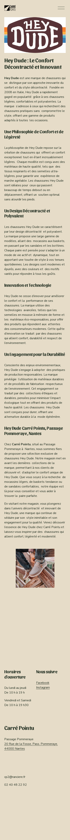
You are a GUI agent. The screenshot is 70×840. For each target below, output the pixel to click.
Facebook (42, 683)
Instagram (43, 687)
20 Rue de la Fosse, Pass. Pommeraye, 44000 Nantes (31, 746)
